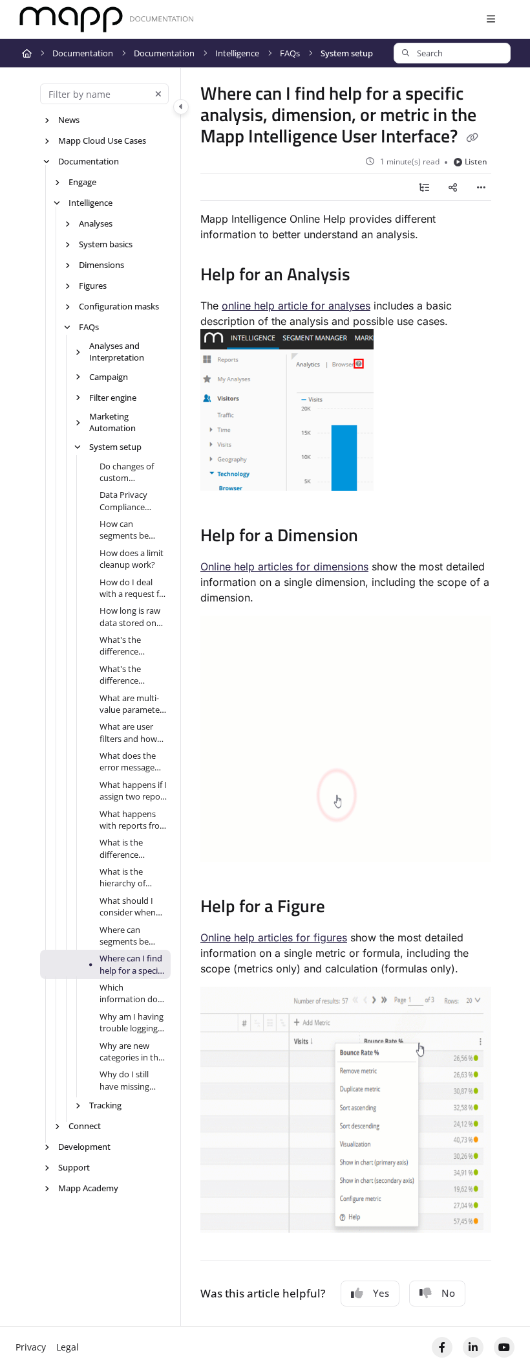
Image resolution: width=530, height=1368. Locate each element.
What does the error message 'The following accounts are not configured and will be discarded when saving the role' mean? (132, 762)
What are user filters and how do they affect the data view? (128, 733)
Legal (67, 1347)
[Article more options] (481, 187)
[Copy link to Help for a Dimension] (378, 536)
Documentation (82, 53)
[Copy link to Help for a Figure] (345, 907)
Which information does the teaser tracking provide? (133, 993)
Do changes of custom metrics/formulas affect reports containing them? (133, 472)
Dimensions (101, 265)
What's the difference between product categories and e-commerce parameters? (133, 675)
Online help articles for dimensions (284, 566)
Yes (381, 1292)
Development (84, 1146)
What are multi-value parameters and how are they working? (133, 704)
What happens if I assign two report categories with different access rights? (133, 791)
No (448, 1292)
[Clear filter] (158, 94)
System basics (105, 244)
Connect (85, 1126)
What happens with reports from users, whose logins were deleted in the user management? (133, 820)
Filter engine (112, 397)
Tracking (105, 1105)
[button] (452, 53)
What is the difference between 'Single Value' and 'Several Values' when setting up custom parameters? (131, 848)
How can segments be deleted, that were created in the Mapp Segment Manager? (129, 530)
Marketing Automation (112, 422)
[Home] (106, 19)
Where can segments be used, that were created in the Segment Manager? (129, 936)
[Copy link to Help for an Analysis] (370, 275)
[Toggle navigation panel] (181, 107)
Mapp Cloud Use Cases (102, 140)
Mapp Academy (88, 1188)
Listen (476, 161)
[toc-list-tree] (424, 187)
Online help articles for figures (273, 937)
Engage (82, 182)
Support (74, 1167)
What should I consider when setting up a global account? (130, 907)
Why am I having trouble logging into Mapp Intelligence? (132, 1023)
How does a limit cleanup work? (132, 558)
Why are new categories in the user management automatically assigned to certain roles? (131, 1052)
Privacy (31, 1347)
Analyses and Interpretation (116, 351)
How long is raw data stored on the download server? (130, 617)
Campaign (108, 377)
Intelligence (237, 53)
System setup (347, 53)
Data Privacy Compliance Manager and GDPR (125, 501)
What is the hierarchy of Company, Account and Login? (124, 878)
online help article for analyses (296, 305)
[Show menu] (490, 19)
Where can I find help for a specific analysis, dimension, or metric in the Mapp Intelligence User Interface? (133, 964)
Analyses (95, 223)
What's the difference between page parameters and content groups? (131, 646)
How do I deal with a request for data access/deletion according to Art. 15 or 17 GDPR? (133, 588)
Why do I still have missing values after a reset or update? (131, 1080)
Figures (93, 285)
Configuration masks (119, 306)
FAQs (290, 53)
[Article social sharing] (452, 187)
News (69, 120)
